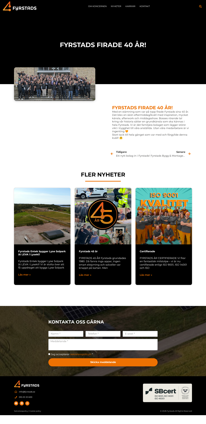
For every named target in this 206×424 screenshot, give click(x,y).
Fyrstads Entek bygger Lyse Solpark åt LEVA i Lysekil (42, 253)
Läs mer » (24, 274)
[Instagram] (27, 403)
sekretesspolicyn (80, 354)
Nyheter (116, 6)
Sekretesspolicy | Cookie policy (27, 411)
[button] (200, 6)
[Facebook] (16, 403)
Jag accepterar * (72, 354)
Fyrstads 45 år (88, 251)
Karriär (130, 6)
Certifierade (147, 251)
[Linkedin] (22, 403)
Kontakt (145, 6)
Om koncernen (97, 6)
